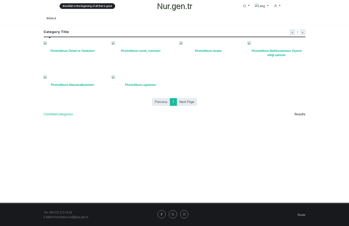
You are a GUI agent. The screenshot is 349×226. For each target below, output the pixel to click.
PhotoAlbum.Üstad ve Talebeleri (72, 50)
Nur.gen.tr (174, 6)
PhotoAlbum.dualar (208, 50)
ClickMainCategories (58, 114)
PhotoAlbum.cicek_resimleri (140, 50)
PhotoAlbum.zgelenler (140, 84)
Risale (301, 214)
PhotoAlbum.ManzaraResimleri (72, 84)
